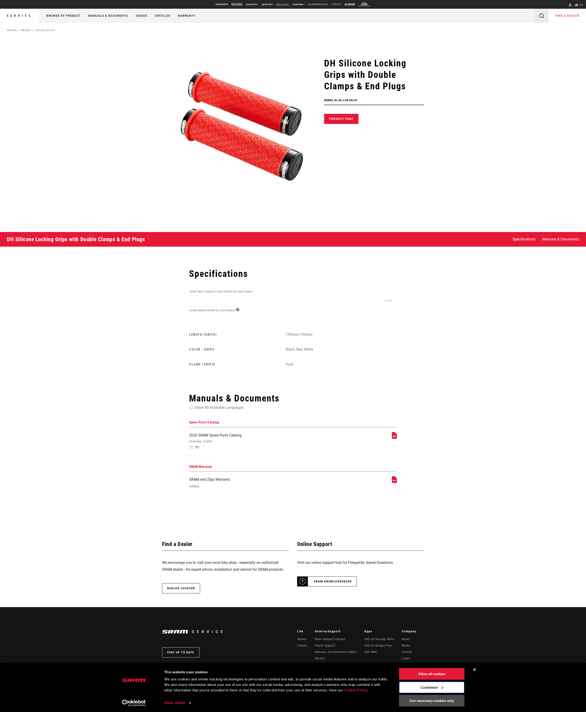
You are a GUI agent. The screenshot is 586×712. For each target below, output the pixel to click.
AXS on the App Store (379, 639)
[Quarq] (282, 4)
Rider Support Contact (330, 639)
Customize (429, 687)
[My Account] (570, 5)
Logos (406, 658)
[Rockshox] (236, 4)
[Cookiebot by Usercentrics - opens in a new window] (134, 703)
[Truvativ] (251, 4)
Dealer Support (325, 645)
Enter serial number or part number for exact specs (221, 291)
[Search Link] (541, 15)
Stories (302, 639)
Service (20, 15)
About (406, 639)
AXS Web (370, 652)
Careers (407, 652)
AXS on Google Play (378, 645)
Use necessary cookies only (432, 701)
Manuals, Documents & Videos (335, 652)
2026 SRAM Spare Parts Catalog (215, 441)
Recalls (320, 658)
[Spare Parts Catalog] (394, 437)
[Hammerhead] (318, 4)
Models (26, 30)
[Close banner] (474, 669)
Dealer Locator (181, 588)
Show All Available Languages (219, 407)
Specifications (524, 239)
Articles (162, 15)
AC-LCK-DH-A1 (46, 30)
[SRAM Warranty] (394, 482)
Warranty (186, 15)
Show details (174, 703)
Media (406, 645)
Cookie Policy (356, 690)
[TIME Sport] (298, 4)
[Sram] (221, 4)
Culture (302, 645)
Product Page (341, 118)
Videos (141, 15)
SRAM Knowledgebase (333, 581)
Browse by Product (63, 15)
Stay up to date (180, 652)
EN (581, 4)
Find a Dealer (567, 15)
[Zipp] (267, 4)
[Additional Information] (387, 300)
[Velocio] (336, 4)
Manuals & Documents (108, 15)
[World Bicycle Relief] (364, 4)
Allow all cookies (431, 674)
